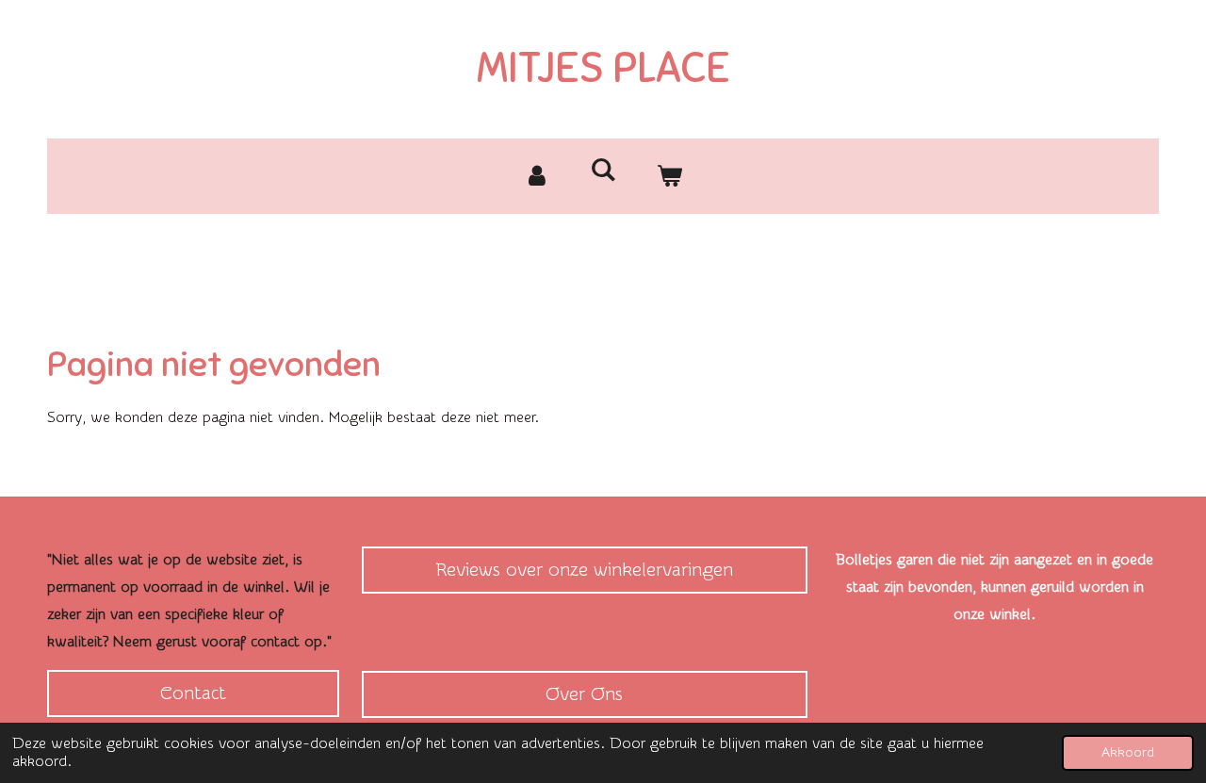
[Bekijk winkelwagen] (669, 176)
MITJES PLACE (603, 67)
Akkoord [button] (1127, 752)
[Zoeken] (603, 170)
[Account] (537, 176)
